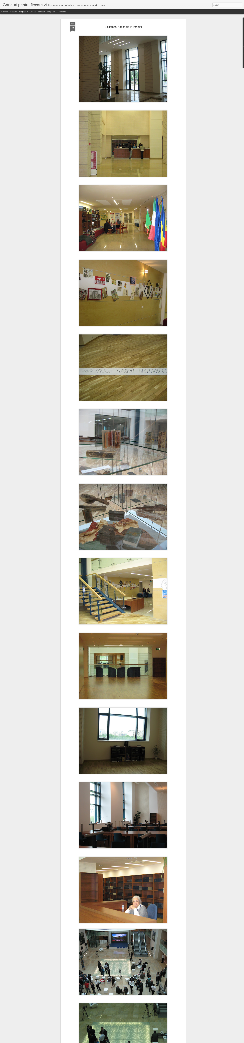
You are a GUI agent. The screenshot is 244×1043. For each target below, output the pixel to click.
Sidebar (41, 11)
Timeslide (61, 11)
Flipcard (13, 11)
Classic (4, 11)
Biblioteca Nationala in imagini (123, 27)
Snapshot (51, 11)
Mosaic (33, 11)
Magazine (23, 11)
